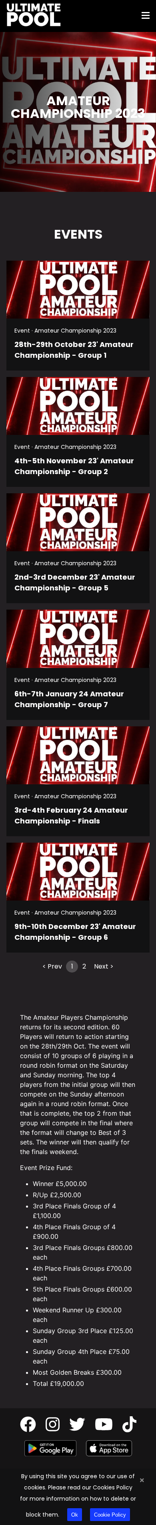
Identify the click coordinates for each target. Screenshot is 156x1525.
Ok (74, 1515)
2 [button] (84, 966)
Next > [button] (104, 966)
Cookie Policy (110, 1515)
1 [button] (72, 966)
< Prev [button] (52, 966)
